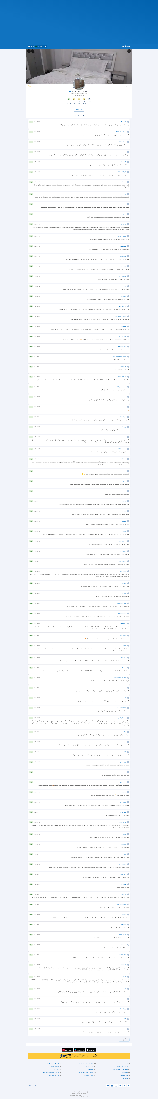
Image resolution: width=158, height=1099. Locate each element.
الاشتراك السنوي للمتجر (53, 1064)
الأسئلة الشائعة (124, 1075)
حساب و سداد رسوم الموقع (86, 1064)
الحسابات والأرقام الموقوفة (86, 1072)
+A (36, 1085)
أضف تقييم (79, 109)
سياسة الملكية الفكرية (53, 1075)
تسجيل (126, 1064)
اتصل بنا (125, 1078)
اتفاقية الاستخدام (88, 1066)
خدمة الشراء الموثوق (53, 1066)
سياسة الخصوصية (88, 1075)
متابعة (127, 86)
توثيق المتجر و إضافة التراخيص (120, 1069)
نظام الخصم (124, 1072)
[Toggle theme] (45, 46)
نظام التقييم (56, 1069)
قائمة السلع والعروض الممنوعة (51, 1072)
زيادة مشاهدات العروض (122, 1066)
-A (30, 1085)
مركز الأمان (90, 1069)
